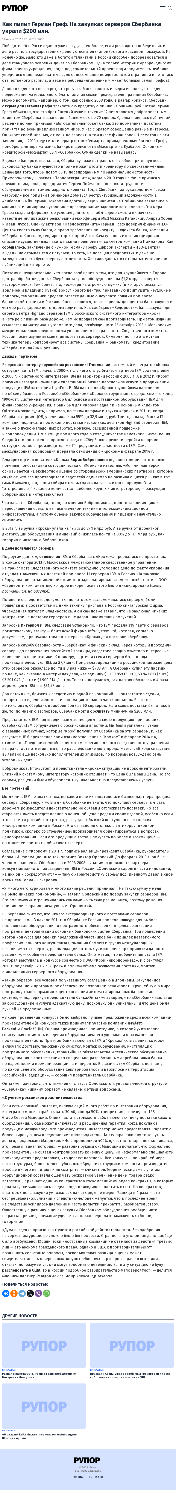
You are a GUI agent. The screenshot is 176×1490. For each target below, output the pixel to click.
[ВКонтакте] (5, 1293)
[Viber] (38, 1293)
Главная (79, 1477)
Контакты (96, 1477)
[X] (30, 1293)
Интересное (36, 39)
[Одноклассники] (14, 1293)
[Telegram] (22, 1293)
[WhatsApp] (46, 1293)
